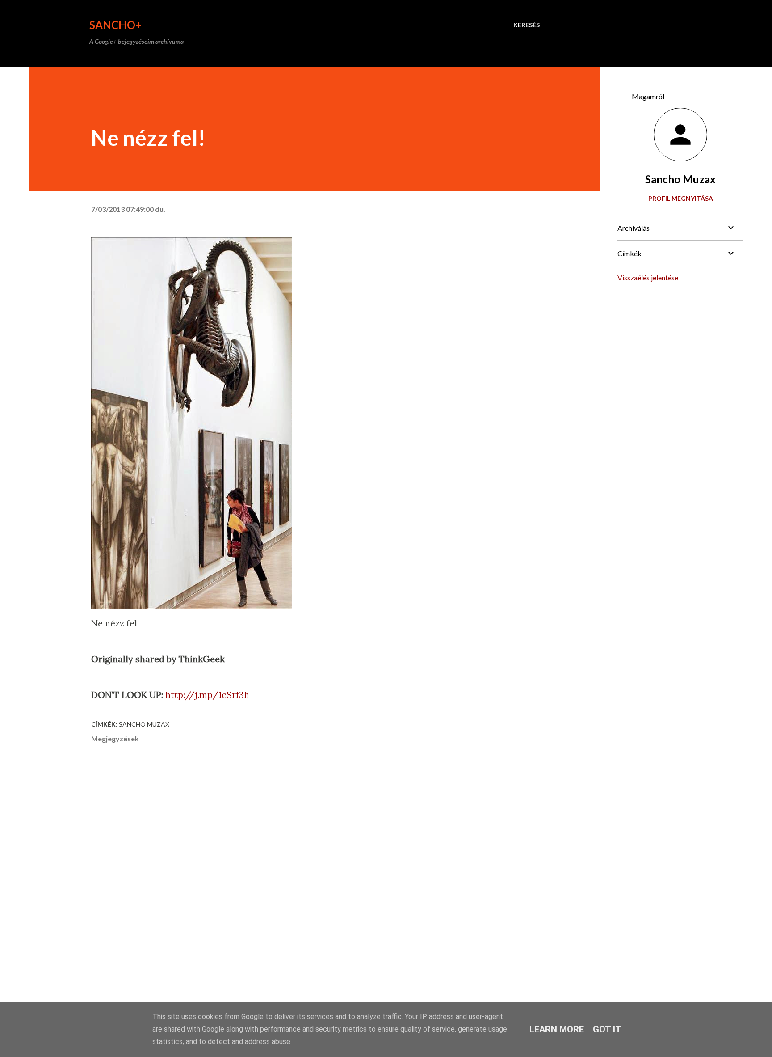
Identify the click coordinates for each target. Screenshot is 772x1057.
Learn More (556, 1029)
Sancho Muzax (144, 724)
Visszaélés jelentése (647, 277)
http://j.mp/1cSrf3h (207, 694)
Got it (607, 1029)
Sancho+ (115, 24)
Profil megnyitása (680, 198)
